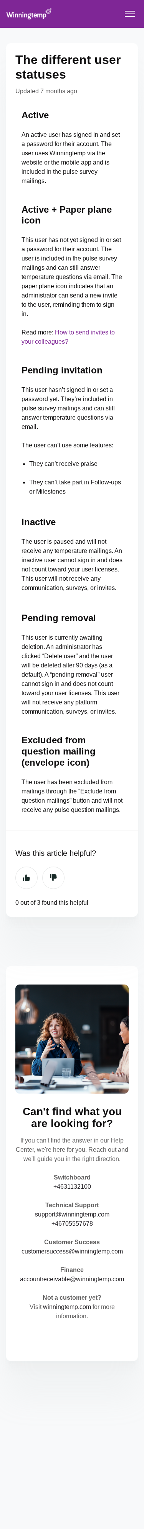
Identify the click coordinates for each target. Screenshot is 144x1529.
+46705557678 (72, 1223)
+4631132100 (72, 1186)
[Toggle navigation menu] (130, 13)
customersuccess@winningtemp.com (72, 1251)
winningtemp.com (67, 1307)
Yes (26, 878)
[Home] (29, 14)
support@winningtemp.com (72, 1214)
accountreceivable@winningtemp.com (72, 1279)
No (53, 878)
